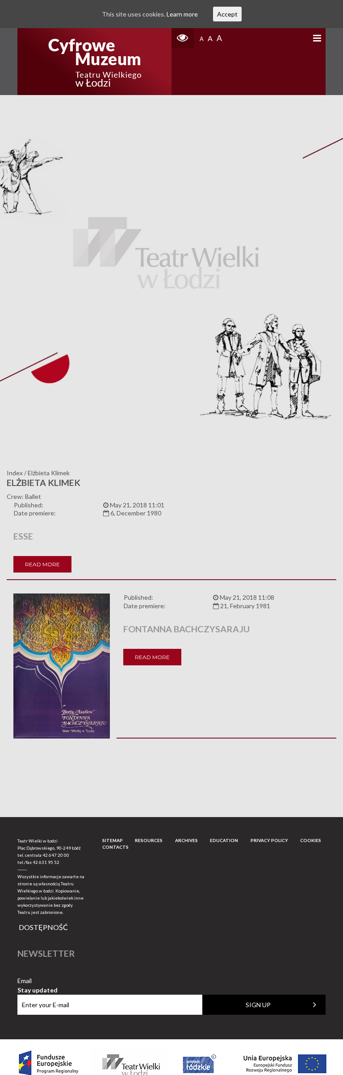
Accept (227, 14)
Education (224, 840)
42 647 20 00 (55, 855)
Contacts (115, 847)
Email (37, 981)
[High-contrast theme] (183, 38)
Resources (149, 840)
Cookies (310, 840)
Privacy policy (269, 840)
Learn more (182, 14)
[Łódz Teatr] (94, 61)
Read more (42, 564)
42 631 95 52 (46, 862)
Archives (186, 840)
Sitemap (112, 840)
